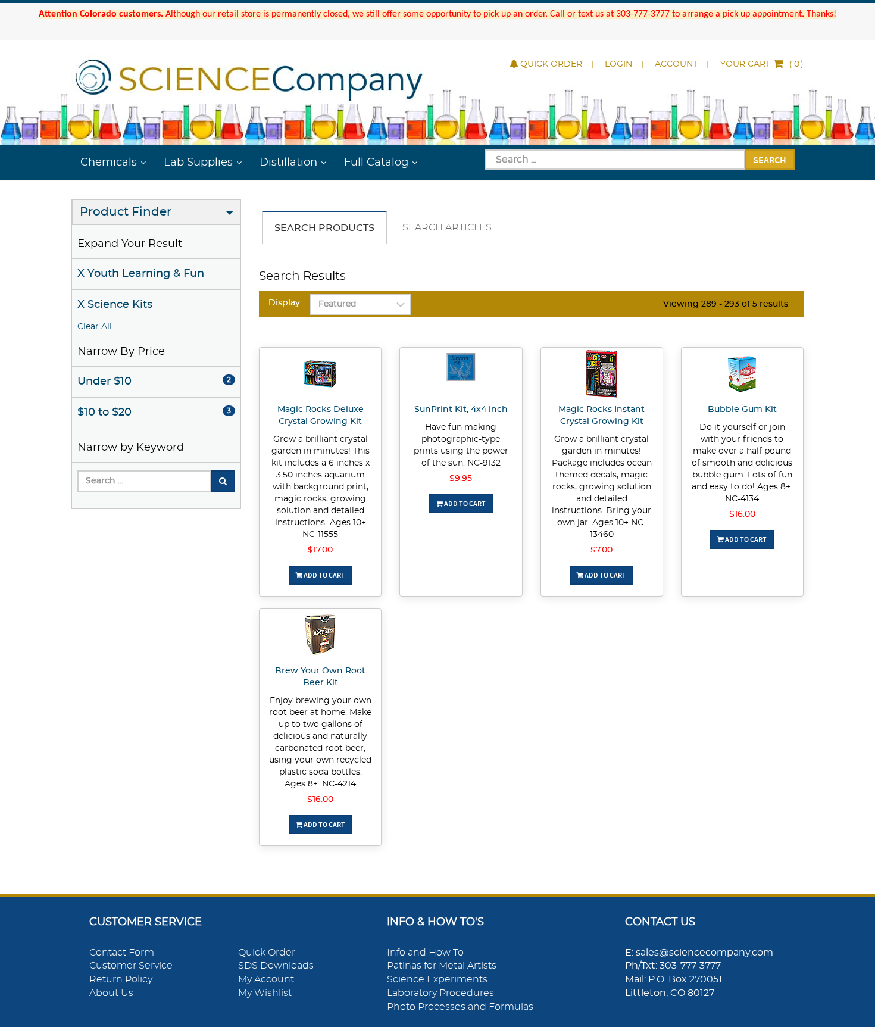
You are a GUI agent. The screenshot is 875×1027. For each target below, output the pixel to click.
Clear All (94, 327)
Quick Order (551, 64)
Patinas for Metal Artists (441, 965)
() (762, 64)
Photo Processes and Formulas (460, 1007)
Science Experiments (437, 979)
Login (618, 64)
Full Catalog (376, 162)
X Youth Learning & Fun (140, 274)
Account (676, 64)
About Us (111, 993)
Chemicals (108, 162)
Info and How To (425, 952)
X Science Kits (114, 304)
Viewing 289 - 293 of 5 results (725, 304)
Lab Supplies (198, 162)
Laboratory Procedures (440, 993)
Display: (285, 303)
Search (769, 160)
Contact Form (121, 952)
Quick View (320, 376)
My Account (266, 979)
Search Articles (447, 227)
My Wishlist (265, 993)
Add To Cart (323, 574)
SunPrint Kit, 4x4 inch (461, 409)
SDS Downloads (276, 965)
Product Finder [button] (125, 212)
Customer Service (131, 965)
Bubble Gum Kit (742, 409)
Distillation (288, 162)
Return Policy (120, 979)
